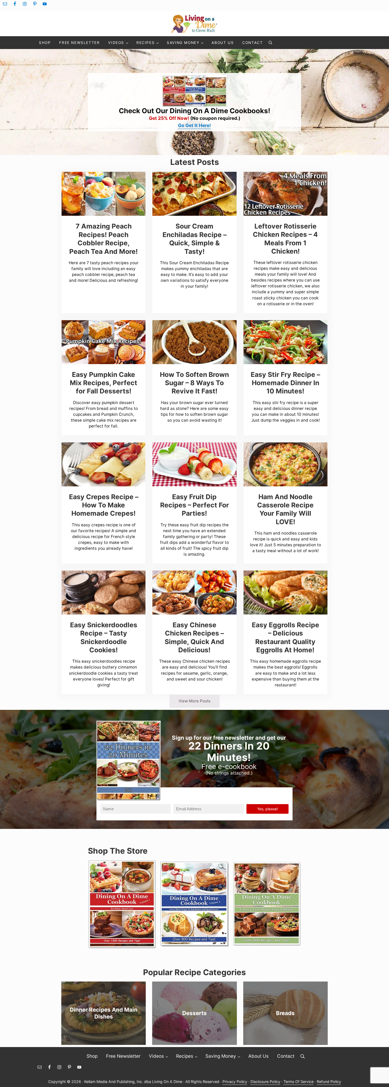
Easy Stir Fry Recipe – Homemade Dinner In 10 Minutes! (285, 383)
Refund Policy (329, 1081)
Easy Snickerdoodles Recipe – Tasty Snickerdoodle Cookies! (103, 637)
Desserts (194, 1013)
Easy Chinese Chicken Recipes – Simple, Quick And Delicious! (194, 637)
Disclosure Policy (265, 1081)
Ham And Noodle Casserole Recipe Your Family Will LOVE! (285, 509)
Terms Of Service (298, 1081)
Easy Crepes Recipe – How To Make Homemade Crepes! (103, 505)
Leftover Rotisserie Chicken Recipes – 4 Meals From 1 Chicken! (285, 238)
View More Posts (194, 700)
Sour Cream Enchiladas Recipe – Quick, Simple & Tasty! (194, 238)
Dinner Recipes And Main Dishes (103, 1013)
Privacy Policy (234, 1081)
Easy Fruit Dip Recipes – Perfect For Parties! (194, 505)
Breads (285, 1013)
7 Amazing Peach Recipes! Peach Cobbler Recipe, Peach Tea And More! (103, 238)
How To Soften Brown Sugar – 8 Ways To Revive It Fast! (194, 383)
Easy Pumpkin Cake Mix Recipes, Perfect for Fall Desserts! (103, 383)
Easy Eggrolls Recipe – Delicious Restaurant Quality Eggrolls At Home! (285, 637)
